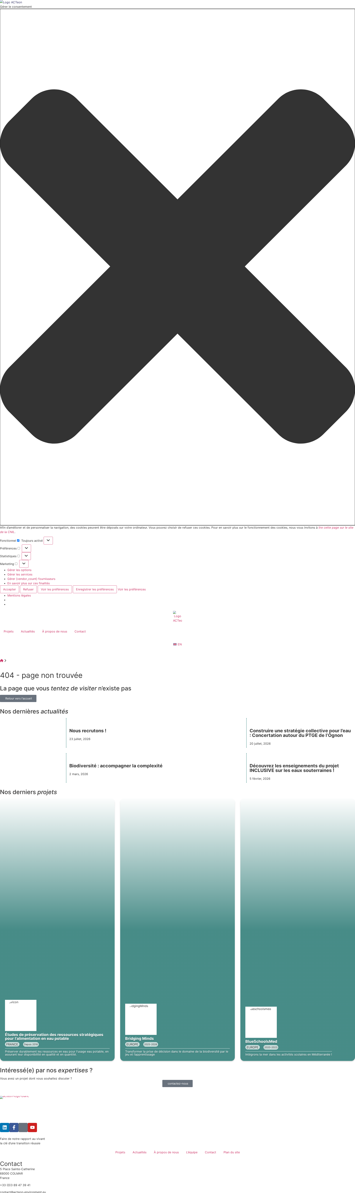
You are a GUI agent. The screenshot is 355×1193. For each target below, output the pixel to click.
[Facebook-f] (13, 1127)
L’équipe (191, 1152)
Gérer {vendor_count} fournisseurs (31, 579)
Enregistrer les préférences (95, 589)
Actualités (28, 631)
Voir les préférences (55, 589)
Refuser (28, 589)
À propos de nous (54, 631)
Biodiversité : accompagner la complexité (116, 765)
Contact (80, 631)
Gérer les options (19, 570)
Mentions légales (19, 595)
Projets (8, 631)
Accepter (9, 589)
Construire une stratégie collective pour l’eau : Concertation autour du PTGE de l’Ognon (300, 733)
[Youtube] (32, 1127)
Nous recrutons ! (87, 730)
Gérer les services (19, 574)
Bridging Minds (139, 1038)
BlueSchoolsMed (261, 1041)
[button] (177, 267)
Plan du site (232, 1152)
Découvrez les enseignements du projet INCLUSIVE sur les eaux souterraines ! (294, 768)
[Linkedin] (4, 1127)
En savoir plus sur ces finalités (28, 583)
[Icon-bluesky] (23, 1127)
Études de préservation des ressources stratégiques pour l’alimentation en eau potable (54, 1036)
